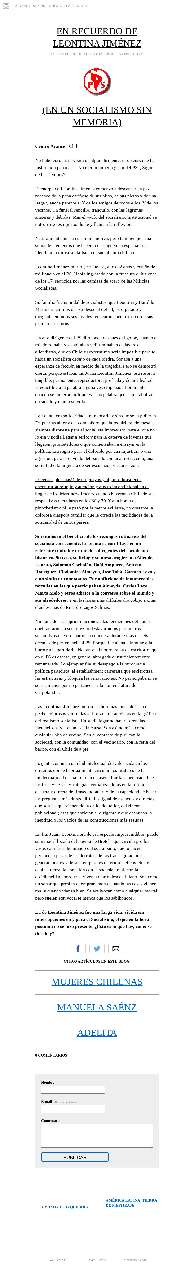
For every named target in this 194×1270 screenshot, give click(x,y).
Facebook (78, 948)
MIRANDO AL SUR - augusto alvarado (50, 6)
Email (115, 948)
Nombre (47, 1082)
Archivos (97, 1260)
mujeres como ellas (124, 54)
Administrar (134, 1260)
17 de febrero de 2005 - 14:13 (76, 54)
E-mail (58, 1102)
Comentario (50, 1121)
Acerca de (59, 1260)
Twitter (97, 948)
